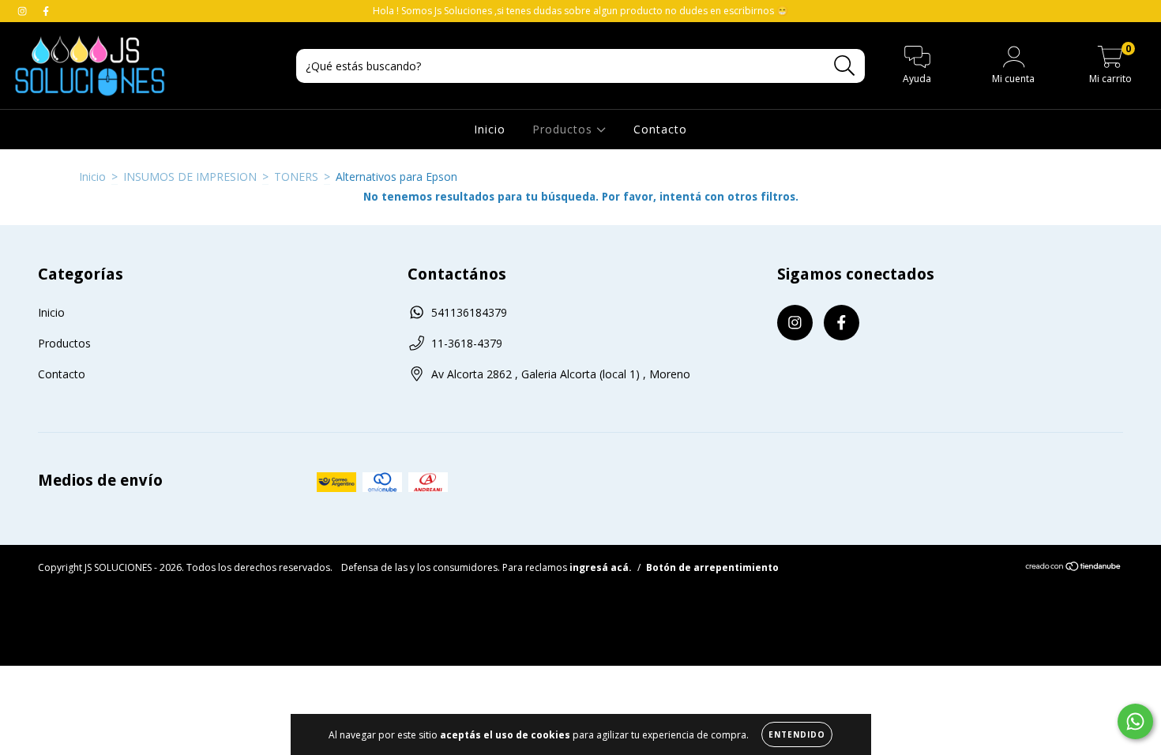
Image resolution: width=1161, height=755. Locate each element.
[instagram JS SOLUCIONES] (24, 10)
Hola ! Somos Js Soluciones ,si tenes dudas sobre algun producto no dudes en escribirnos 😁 (580, 10)
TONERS (296, 176)
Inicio (489, 129)
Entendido (796, 734)
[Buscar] (844, 66)
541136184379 (469, 312)
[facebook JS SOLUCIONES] (46, 10)
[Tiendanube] (1073, 568)
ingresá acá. (600, 567)
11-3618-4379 (466, 343)
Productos (564, 129)
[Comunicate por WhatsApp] (1135, 721)
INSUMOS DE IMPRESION (190, 176)
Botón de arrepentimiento (712, 567)
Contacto (660, 129)
